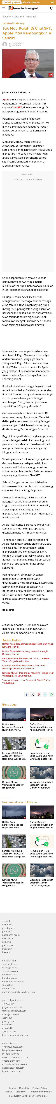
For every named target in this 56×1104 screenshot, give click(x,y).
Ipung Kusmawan (16, 43)
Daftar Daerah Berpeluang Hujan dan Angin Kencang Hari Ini (25, 652)
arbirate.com (8, 1003)
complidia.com (9, 1043)
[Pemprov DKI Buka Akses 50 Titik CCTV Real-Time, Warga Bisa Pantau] (14, 743)
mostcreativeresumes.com (15, 1057)
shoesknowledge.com (13, 1067)
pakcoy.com (8, 1021)
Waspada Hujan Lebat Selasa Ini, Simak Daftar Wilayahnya (26, 681)
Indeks (12, 1088)
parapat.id (7, 931)
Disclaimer (21, 1091)
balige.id (6, 952)
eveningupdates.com (12, 1046)
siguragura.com (10, 967)
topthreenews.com (11, 1071)
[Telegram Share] (45, 694)
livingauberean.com (12, 1050)
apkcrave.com (9, 1031)
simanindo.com (10, 971)
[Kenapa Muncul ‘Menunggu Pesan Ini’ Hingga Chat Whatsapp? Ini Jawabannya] (14, 772)
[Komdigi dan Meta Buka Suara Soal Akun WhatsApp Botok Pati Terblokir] (42, 743)
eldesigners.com (10, 1014)
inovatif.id (7, 1024)
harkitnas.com (9, 960)
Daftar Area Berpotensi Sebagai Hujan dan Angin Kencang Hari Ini (28, 645)
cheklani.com (8, 988)
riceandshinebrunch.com (14, 1064)
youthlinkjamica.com (12, 1000)
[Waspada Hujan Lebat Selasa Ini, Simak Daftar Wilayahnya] (42, 772)
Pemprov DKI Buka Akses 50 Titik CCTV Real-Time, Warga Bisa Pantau (25, 660)
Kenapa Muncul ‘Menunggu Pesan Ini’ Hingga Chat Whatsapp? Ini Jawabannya (28, 674)
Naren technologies (38, 1095)
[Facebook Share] (26, 694)
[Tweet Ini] (32, 694)
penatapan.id (8, 928)
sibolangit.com (9, 964)
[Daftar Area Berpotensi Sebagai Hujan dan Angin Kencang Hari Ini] (14, 714)
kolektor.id (7, 938)
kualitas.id (7, 948)
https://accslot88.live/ (13, 903)
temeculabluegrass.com (14, 1010)
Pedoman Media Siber (41, 1091)
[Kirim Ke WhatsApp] (51, 694)
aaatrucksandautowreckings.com (18, 991)
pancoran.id (8, 945)
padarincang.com (11, 934)
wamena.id (7, 924)
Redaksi (8, 1091)
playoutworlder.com (12, 1007)
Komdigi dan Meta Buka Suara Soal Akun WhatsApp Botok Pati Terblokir (23, 667)
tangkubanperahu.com (13, 981)
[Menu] (4, 8)
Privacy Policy (40, 1088)
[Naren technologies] (23, 8)
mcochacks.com (10, 1053)
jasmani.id (7, 1017)
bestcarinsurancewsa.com (15, 1035)
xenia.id (6, 921)
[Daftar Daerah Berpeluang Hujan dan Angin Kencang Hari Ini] (42, 714)
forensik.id (7, 984)
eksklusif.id (7, 1028)
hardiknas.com (9, 974)
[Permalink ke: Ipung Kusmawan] (4, 44)
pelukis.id (6, 941)
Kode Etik (24, 1088)
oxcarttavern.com (11, 1060)
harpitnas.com (9, 978)
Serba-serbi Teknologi (13, 23)
